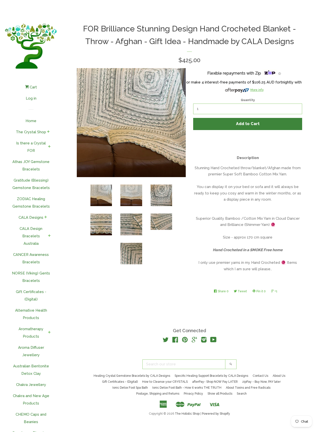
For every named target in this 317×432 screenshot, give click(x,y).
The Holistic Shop (187, 413)
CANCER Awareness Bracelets (31, 258)
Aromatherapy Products (31, 333)
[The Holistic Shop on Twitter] (166, 341)
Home (31, 121)
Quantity (248, 100)
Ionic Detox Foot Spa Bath (130, 387)
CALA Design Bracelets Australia (31, 236)
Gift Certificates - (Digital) (31, 295)
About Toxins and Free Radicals (248, 387)
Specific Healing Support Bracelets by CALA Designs (211, 376)
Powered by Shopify (216, 413)
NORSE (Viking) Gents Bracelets (31, 277)
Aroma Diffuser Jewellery (31, 351)
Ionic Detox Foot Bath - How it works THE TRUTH (186, 387)
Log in (31, 98)
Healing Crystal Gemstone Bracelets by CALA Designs (132, 376)
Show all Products (220, 393)
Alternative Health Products (31, 314)
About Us (279, 376)
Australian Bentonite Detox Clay (31, 370)
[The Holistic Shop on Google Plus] (194, 341)
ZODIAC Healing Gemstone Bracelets (31, 203)
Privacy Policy (193, 393)
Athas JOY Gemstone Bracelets (31, 165)
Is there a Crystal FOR (31, 147)
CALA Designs (31, 217)
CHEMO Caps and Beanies (31, 418)
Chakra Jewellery (31, 384)
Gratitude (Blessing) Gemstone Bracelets (31, 184)
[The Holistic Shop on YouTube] (213, 341)
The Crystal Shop (31, 132)
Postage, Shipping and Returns (157, 393)
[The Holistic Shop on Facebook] (175, 341)
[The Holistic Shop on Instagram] (204, 341)
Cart (33, 87)
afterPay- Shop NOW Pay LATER (215, 381)
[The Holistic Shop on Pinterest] (185, 341)
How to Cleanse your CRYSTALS (165, 381)
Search (242, 393)
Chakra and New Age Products (31, 399)
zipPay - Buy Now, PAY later (261, 381)
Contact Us (260, 376)
